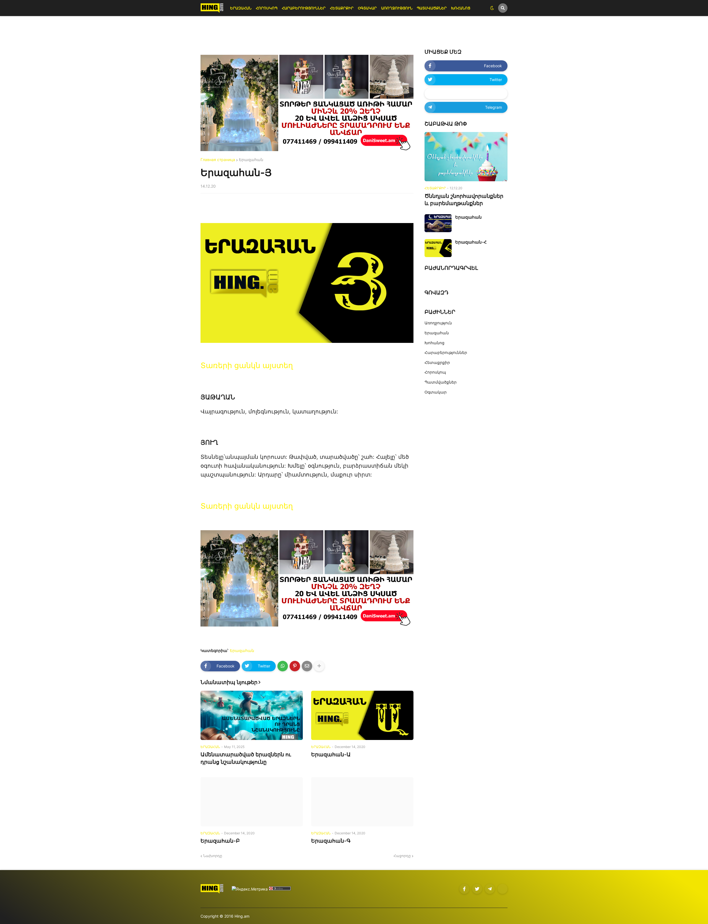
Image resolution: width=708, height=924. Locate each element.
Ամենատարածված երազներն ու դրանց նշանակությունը (246, 758)
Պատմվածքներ (441, 382)
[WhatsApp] (282, 666)
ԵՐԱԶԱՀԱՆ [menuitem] (240, 8)
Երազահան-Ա (331, 754)
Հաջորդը (402, 855)
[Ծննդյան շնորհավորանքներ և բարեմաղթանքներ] (466, 156)
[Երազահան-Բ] (252, 801)
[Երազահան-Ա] (362, 715)
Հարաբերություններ (446, 352)
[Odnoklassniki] (502, 889)
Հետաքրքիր (437, 362)
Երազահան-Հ (471, 242)
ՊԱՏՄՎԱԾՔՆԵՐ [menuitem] (432, 8)
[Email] (307, 666)
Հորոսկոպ (435, 372)
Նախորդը (212, 855)
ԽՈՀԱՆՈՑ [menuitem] (460, 8)
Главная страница (218, 160)
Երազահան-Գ (330, 841)
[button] (492, 8)
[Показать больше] (319, 666)
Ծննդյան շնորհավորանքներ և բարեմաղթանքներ (464, 200)
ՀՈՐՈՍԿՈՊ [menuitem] (266, 8)
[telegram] (490, 889)
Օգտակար (436, 392)
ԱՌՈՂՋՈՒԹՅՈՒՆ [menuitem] (396, 8)
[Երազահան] (438, 223)
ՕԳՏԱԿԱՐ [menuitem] (367, 8)
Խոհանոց (434, 342)
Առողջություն (438, 322)
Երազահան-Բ (220, 841)
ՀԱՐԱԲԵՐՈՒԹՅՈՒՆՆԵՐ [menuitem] (304, 8)
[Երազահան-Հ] (438, 248)
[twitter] (477, 889)
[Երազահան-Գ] (362, 801)
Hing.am (242, 916)
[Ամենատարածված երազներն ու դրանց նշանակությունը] (252, 715)
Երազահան (251, 160)
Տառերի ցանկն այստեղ (247, 365)
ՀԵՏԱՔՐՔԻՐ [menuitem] (341, 8)
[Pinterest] (295, 666)
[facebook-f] (464, 889)
